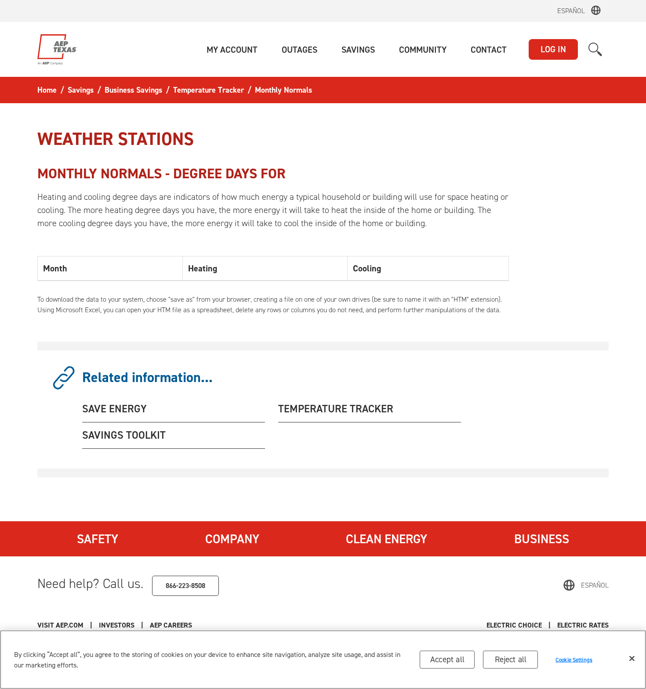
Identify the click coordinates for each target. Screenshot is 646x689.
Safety (97, 538)
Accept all (447, 659)
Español (571, 10)
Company (232, 538)
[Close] (632, 658)
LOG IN (553, 49)
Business (541, 538)
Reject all (511, 659)
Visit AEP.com (60, 625)
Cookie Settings (573, 659)
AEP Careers (171, 625)
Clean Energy (386, 538)
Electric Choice (514, 625)
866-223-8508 (185, 585)
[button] (232, 50)
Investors (116, 625)
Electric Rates (583, 625)
